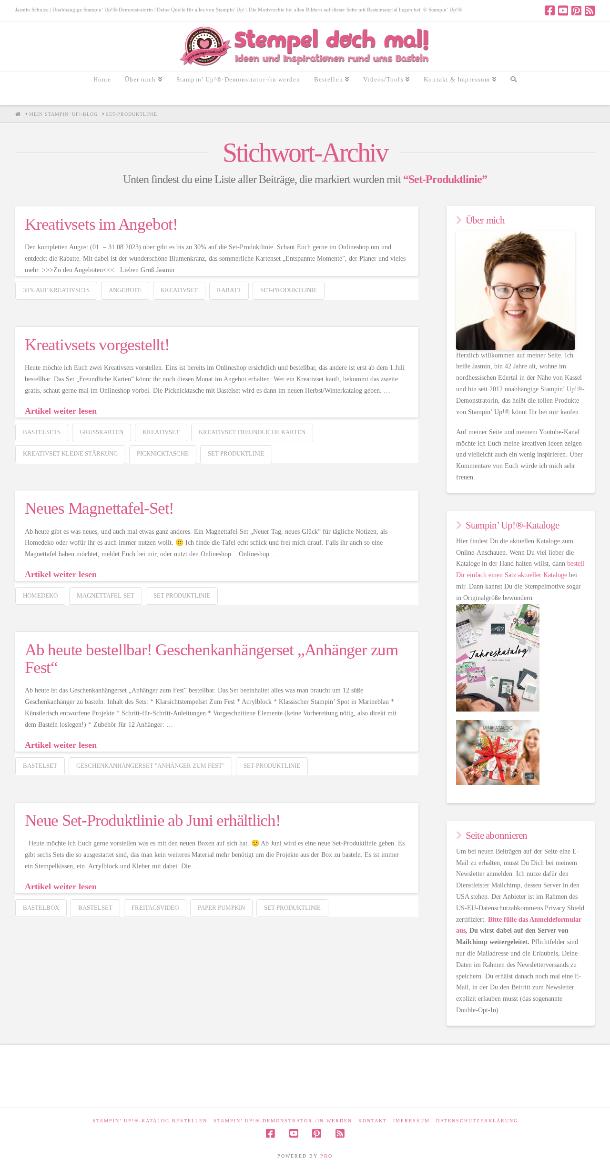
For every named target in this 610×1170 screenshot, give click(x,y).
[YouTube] (563, 10)
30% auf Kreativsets (56, 290)
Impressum (411, 1120)
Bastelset (40, 765)
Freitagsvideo (155, 907)
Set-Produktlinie (288, 290)
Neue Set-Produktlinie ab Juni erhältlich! (153, 820)
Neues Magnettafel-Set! (99, 508)
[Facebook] (550, 10)
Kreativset (179, 290)
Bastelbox (41, 907)
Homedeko (40, 595)
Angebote (125, 290)
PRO (326, 1156)
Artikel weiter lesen (61, 411)
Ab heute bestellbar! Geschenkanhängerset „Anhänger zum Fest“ (211, 659)
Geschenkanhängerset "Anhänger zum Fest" (150, 765)
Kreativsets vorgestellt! (97, 345)
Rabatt (229, 290)
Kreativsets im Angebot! (101, 224)
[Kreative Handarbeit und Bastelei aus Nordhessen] (305, 46)
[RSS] (590, 10)
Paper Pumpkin (221, 907)
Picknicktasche (163, 453)
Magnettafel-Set (105, 595)
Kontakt (372, 1120)
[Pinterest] (576, 10)
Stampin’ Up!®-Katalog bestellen (149, 1120)
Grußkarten (101, 432)
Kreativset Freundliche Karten (252, 432)
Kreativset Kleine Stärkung (70, 453)
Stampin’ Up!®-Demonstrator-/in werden (283, 1120)
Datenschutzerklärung (477, 1120)
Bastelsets (42, 432)
